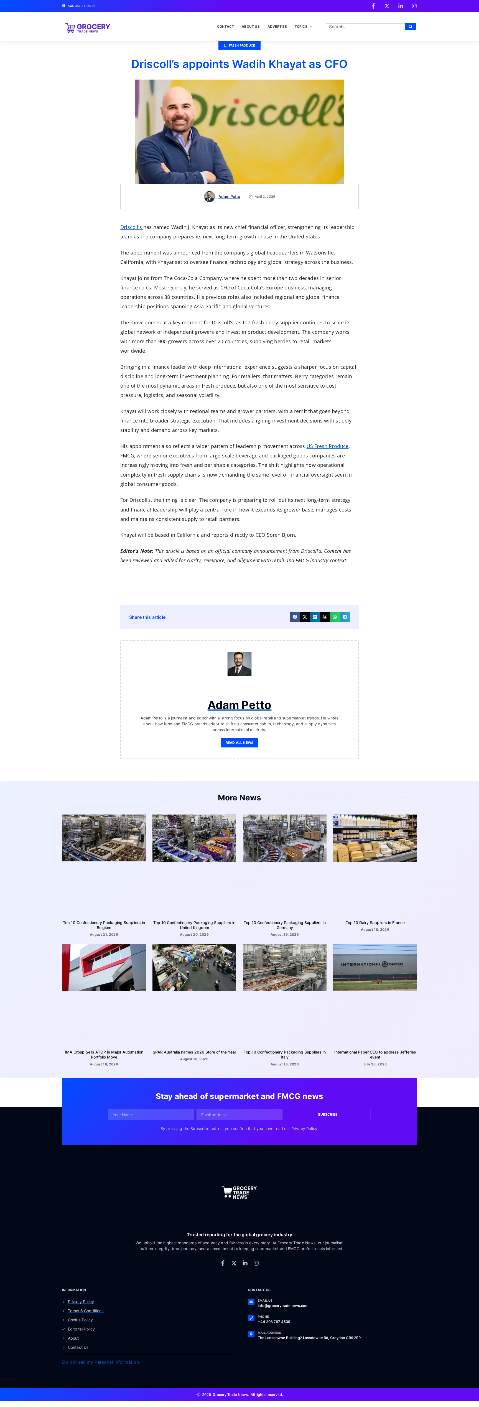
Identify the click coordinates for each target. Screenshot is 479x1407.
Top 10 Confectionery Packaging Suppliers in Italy (285, 1022)
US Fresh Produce (328, 413)
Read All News (240, 710)
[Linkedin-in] (245, 1230)
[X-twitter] (234, 1230)
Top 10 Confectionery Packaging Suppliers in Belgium (104, 892)
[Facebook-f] (223, 1230)
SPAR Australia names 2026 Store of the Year (194, 1019)
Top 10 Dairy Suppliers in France (375, 890)
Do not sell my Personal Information (100, 1329)
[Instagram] (256, 1230)
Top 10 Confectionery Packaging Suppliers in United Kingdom (194, 892)
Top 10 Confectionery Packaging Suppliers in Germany (285, 892)
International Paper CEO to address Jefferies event (375, 1022)
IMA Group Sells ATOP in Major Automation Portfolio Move (104, 1022)
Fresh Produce (242, 13)
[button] (295, 584)
